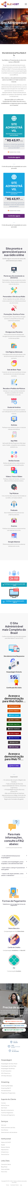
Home (7, 1185)
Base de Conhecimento (7, 1110)
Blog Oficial (4, 1166)
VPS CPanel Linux (5, 1073)
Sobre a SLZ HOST (6, 1142)
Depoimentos (5, 1149)
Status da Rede (5, 1169)
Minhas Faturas (5, 1105)
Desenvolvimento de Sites (8, 1127)
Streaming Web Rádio (7, 1085)
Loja (21, 1185)
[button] (14, 857)
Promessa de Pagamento (8, 1115)
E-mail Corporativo (6, 1071)
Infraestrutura (5, 1152)
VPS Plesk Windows (6, 1075)
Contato (3, 1103)
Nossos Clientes (5, 1147)
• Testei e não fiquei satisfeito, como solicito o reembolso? (12, 874)
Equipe (3, 1144)
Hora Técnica (4, 1130)
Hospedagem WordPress (8, 1068)
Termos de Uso (5, 1154)
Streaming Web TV (6, 1088)
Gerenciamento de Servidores (9, 1132)
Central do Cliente (6, 1164)
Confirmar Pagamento (7, 1112)
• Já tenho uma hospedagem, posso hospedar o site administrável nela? (12, 862)
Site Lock (3, 1125)
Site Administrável (6, 1090)
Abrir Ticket (4, 1107)
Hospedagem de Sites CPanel (9, 1063)
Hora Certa (4, 1171)
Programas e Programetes (8, 1093)
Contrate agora (14, 157)
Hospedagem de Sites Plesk (8, 1066)
